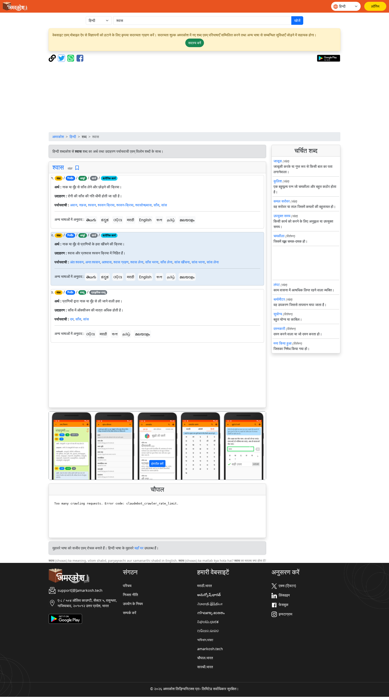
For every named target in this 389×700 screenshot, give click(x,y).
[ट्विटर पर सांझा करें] (62, 57)
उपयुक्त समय (282, 215)
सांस (164, 205)
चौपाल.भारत (205, 657)
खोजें (297, 20)
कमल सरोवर (282, 201)
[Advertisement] (194, 97)
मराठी (130, 219)
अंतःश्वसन (77, 262)
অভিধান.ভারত (205, 639)
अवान (73, 205)
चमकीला (279, 235)
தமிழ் (171, 219)
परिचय (127, 585)
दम (72, 319)
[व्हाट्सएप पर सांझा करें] (71, 57)
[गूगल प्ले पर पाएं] (328, 57)
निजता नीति (130, 594)
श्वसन (92, 205)
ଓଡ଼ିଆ (117, 219)
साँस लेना (166, 262)
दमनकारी (279, 328)
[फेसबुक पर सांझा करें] (80, 57)
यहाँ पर (138, 548)
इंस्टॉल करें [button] (157, 463)
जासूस (278, 161)
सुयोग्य (278, 313)
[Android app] (65, 618)
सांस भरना (198, 262)
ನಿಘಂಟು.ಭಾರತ (208, 621)
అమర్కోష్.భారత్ (209, 594)
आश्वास (107, 262)
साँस (156, 205)
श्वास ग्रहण (121, 262)
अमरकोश (58, 136)
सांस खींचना (182, 262)
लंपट (277, 284)
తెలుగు (91, 219)
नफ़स (82, 205)
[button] (65, 446)
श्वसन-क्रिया (124, 205)
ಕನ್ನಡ (105, 219)
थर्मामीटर (279, 299)
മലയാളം (187, 219)
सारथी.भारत (205, 666)
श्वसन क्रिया (106, 205)
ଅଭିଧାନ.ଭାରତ (208, 630)
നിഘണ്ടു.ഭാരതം (211, 612)
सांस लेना (213, 262)
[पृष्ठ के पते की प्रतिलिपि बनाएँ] (53, 57)
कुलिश (278, 181)
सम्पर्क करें (129, 612)
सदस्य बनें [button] (194, 42)
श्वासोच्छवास (143, 205)
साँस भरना (151, 262)
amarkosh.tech (210, 648)
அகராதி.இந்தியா (210, 603)
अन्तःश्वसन (92, 262)
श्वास (58, 167)
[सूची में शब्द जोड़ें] (77, 168)
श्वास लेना (136, 262)
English (145, 219)
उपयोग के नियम (133, 603)
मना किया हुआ (283, 343)
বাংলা (159, 219)
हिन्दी (73, 136)
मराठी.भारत (204, 585)
